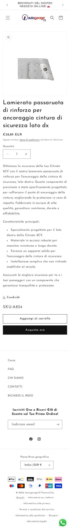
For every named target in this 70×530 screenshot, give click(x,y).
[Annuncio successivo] (63, 5)
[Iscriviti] (57, 424)
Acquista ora (35, 330)
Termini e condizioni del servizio (36, 510)
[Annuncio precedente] (7, 5)
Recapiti (53, 516)
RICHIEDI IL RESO (20, 395)
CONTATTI (15, 386)
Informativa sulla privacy (37, 503)
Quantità (8, 146)
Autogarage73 (33, 493)
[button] (8, 17)
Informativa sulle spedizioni (31, 516)
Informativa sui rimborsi (41, 498)
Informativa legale (37, 521)
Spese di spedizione (29, 140)
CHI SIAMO (16, 378)
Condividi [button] (13, 297)
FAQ (11, 369)
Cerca (11, 360)
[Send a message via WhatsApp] (62, 522)
